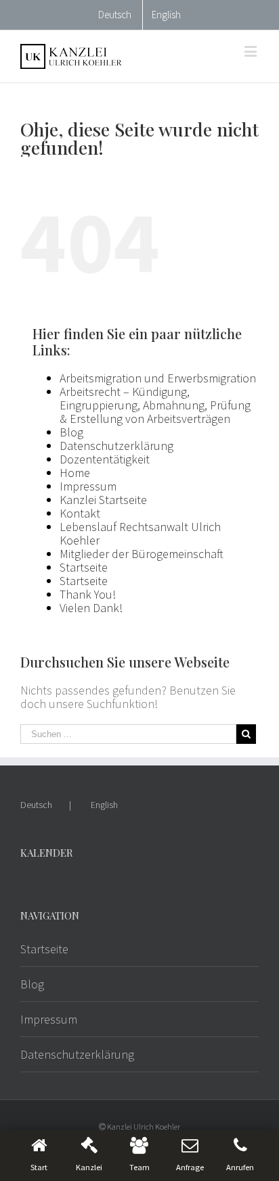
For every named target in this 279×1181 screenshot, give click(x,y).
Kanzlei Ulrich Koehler (143, 1127)
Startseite (84, 567)
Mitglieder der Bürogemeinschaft (141, 553)
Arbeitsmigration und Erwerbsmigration (158, 378)
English (104, 805)
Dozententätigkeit (105, 459)
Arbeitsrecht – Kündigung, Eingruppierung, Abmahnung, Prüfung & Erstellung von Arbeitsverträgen (155, 405)
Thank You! (88, 594)
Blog (71, 432)
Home (75, 472)
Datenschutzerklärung (116, 445)
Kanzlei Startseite (103, 499)
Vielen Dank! (91, 607)
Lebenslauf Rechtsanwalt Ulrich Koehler (140, 533)
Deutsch (36, 805)
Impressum (88, 486)
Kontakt (80, 513)
